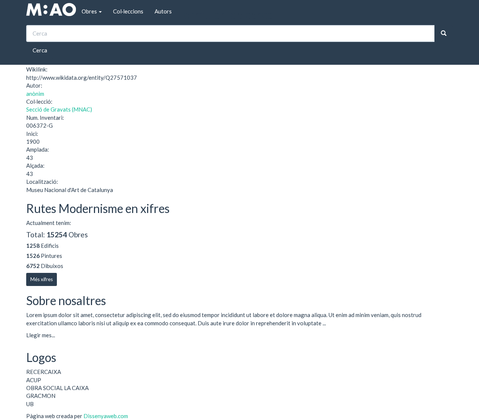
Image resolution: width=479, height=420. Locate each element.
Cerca (40, 50)
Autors (163, 11)
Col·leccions (128, 11)
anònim (35, 93)
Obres (90, 11)
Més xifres (41, 279)
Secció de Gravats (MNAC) (59, 109)
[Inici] (51, 9)
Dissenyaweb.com (105, 416)
